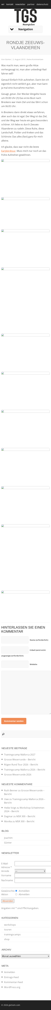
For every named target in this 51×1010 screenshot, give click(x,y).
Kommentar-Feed (13, 982)
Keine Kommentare (35, 59)
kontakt (9, 4)
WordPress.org (12, 987)
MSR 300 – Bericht (25, 816)
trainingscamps (12, 934)
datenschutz (42, 4)
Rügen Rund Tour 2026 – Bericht (21, 764)
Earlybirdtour (8, 150)
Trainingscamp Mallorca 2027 (19, 754)
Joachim (8, 837)
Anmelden (9, 972)
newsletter (20, 4)
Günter (8, 59)
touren (7, 929)
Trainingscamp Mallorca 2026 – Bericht (24, 769)
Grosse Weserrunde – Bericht (20, 759)
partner (31, 4)
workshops (10, 924)
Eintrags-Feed (11, 977)
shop (6, 939)
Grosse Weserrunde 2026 (17, 774)
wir (2, 4)
